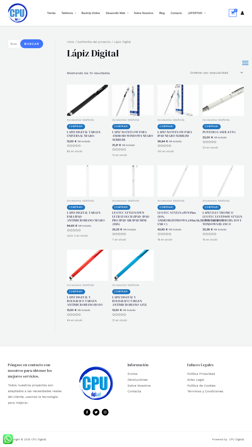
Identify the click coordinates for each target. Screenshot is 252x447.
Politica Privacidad (201, 374)
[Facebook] (87, 412)
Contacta (134, 391)
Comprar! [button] (76, 126)
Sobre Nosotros (139, 385)
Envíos (132, 374)
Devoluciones (138, 380)
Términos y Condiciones (205, 391)
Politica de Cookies (201, 385)
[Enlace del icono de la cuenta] (242, 13)
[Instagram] (105, 412)
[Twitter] (96, 412)
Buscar (31, 44)
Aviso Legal (195, 380)
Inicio (70, 42)
